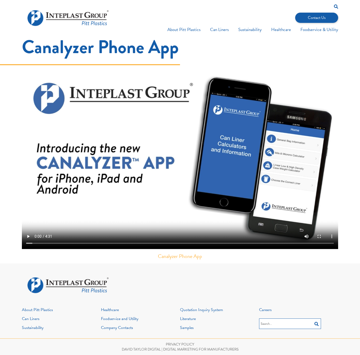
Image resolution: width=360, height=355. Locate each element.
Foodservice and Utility (119, 319)
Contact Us (316, 18)
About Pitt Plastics (184, 29)
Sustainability (250, 29)
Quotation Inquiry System (201, 310)
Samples (187, 327)
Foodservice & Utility (319, 29)
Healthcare (281, 29)
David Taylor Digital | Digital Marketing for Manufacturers (180, 349)
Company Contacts (117, 327)
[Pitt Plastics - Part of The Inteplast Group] (68, 18)
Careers (265, 310)
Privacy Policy (180, 344)
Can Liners (219, 29)
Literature (188, 319)
